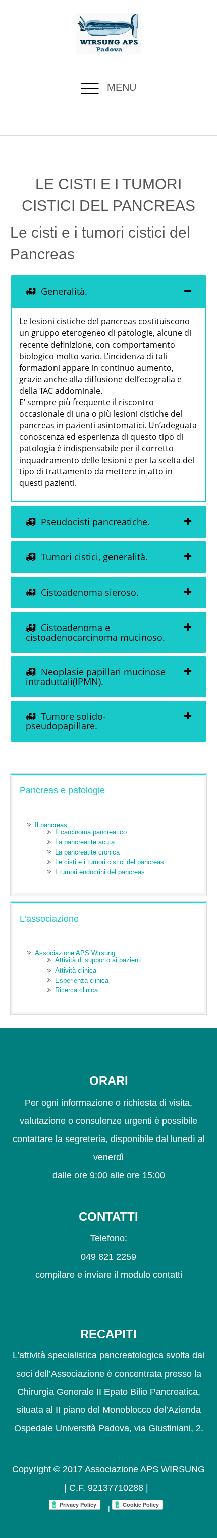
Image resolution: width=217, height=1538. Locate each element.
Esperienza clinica (81, 980)
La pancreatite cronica (87, 852)
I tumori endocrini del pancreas (100, 872)
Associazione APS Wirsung (75, 953)
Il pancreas (51, 825)
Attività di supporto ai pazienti (98, 960)
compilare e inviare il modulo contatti (108, 1275)
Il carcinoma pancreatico (91, 832)
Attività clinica (75, 970)
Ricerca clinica (76, 990)
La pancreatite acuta (85, 842)
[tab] (108, 291)
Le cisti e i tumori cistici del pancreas (109, 862)
